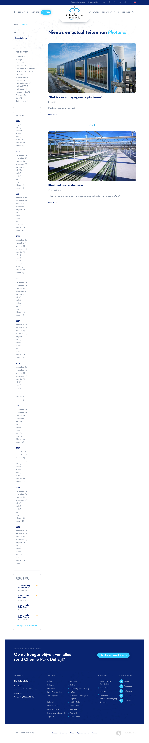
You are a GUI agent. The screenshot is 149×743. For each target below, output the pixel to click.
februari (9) (20, 143)
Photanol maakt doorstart (66, 185)
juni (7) (18, 385)
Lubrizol (20, 80)
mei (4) (19, 303)
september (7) (21, 164)
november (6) (21, 285)
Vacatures (94, 12)
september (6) (21, 461)
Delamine (21, 65)
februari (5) (20, 227)
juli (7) (18, 255)
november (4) (21, 370)
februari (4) (20, 312)
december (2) (21, 531)
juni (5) (19, 467)
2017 (18, 488)
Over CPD (34, 12)
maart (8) (19, 309)
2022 (18, 279)
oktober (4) (20, 331)
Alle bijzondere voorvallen (26, 626)
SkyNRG (20, 98)
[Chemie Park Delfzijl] (74, 12)
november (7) (21, 243)
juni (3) (19, 506)
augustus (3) (20, 167)
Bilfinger (20, 60)
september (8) (21, 500)
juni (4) (19, 300)
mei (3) (19, 552)
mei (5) (19, 346)
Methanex (74, 709)
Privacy (72, 733)
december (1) (21, 452)
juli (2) (18, 382)
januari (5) (20, 146)
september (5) (21, 207)
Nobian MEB (22, 86)
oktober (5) (20, 246)
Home (14, 12)
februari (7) (20, 185)
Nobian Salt (22, 89)
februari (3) (20, 518)
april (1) (19, 554)
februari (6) (20, 479)
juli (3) (18, 128)
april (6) (19, 391)
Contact (126, 12)
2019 (18, 406)
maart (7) (19, 267)
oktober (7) (20, 161)
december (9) (21, 325)
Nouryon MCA (23, 92)
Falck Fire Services (24, 71)
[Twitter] (104, 2)
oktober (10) (20, 204)
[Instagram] (114, 2)
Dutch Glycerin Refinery (26, 68)
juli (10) (19, 170)
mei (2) (19, 388)
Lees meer (52, 115)
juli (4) (18, 340)
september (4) (21, 291)
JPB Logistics (22, 77)
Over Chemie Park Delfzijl (105, 682)
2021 (18, 321)
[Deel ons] (125, 2)
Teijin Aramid (22, 101)
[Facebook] (109, 2)
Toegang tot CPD (110, 12)
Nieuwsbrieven (20, 38)
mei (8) (19, 134)
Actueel (46, 12)
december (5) (21, 155)
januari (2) (20, 521)
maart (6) (19, 182)
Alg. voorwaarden (83, 733)
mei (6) (19, 218)
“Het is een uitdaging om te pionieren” (75, 97)
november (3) (21, 328)
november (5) (21, 201)
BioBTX (20, 62)
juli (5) (18, 213)
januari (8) (20, 230)
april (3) (19, 221)
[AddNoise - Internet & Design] (130, 734)
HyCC (19, 74)
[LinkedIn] (119, 2)
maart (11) (19, 140)
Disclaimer (63, 733)
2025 (18, 152)
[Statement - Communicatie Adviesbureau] (118, 733)
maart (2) (19, 557)
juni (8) (19, 173)
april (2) (19, 348)
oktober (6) (20, 288)
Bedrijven (23, 12)
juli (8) (18, 464)
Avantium (21, 57)
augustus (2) (20, 421)
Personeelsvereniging (78, 2)
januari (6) (20, 188)
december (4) (21, 282)
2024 (18, 194)
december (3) (21, 240)
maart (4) (19, 394)
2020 (18, 364)
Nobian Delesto (23, 83)
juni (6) (19, 216)
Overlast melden (93, 2)
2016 (18, 527)
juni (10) (19, 131)
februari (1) (20, 397)
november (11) (21, 158)
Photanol (21, 95)
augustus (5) (20, 125)
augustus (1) (20, 210)
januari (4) (20, 315)
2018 (18, 448)
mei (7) (18, 176)
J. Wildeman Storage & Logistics (79, 697)
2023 (18, 236)
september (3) (21, 334)
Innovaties (104, 688)
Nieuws (103, 691)
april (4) (19, 137)
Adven (49, 681)
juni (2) (19, 427)
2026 (18, 121)
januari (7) (20, 357)
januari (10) (20, 482)
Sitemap (95, 733)
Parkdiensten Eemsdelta (56, 713)
